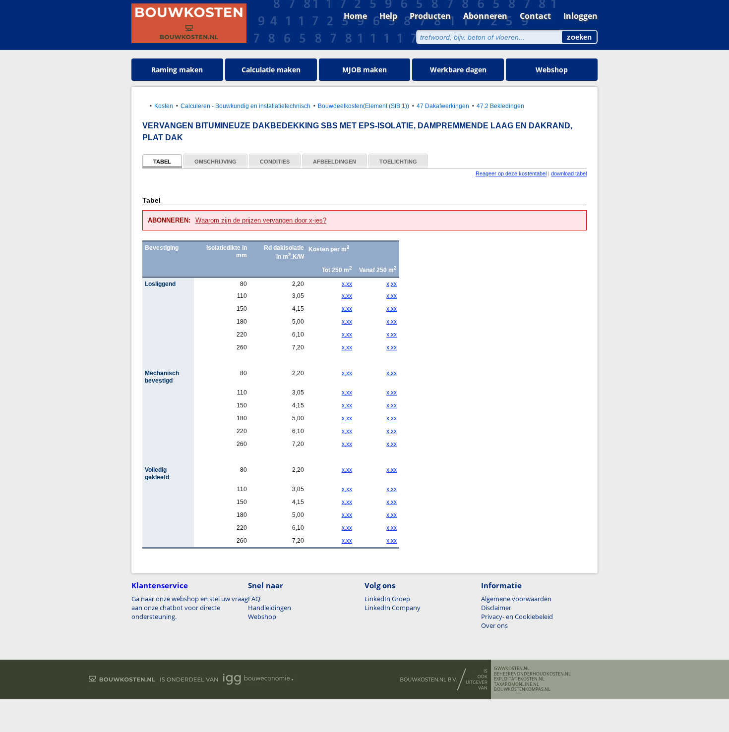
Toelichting (398, 162)
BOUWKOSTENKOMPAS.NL (522, 689)
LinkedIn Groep (387, 598)
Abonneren (485, 15)
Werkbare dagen (458, 69)
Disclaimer (496, 607)
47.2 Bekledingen (500, 106)
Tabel (162, 162)
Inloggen (580, 15)
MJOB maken (364, 69)
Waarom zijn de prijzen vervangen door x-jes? (260, 220)
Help (388, 15)
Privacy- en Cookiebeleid (517, 616)
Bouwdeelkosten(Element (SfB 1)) (363, 106)
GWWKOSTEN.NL (512, 669)
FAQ (254, 598)
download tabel (569, 173)
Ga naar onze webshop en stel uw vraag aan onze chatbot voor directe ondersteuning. (189, 607)
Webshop (552, 69)
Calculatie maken (271, 69)
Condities (275, 162)
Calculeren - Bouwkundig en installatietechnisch (245, 106)
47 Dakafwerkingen (443, 106)
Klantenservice (159, 585)
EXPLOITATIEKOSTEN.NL (519, 679)
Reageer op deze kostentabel (511, 173)
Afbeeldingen (334, 162)
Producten (430, 15)
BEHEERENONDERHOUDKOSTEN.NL (532, 674)
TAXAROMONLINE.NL (516, 684)
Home (355, 15)
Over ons (494, 625)
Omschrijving (215, 162)
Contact (535, 15)
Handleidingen (269, 607)
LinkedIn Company (392, 607)
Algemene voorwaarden (516, 598)
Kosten (163, 106)
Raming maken (177, 69)
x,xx (347, 284)
